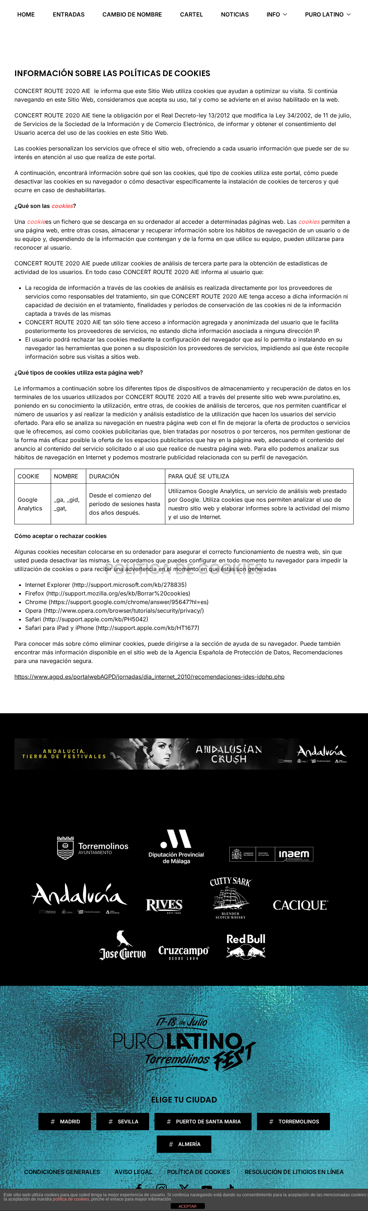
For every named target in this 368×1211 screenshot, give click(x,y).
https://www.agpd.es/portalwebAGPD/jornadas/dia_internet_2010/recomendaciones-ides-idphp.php (149, 676)
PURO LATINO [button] (324, 14)
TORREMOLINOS (299, 1121)
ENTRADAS (68, 14)
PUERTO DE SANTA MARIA (208, 1121)
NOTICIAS (235, 14)
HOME (26, 14)
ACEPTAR (188, 1206)
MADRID (70, 1121)
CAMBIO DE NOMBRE (132, 14)
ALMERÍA (189, 1144)
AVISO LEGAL (133, 1171)
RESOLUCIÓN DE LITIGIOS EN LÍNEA (294, 1171)
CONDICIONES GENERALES (62, 1171)
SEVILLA (128, 1121)
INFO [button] (273, 14)
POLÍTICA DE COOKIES (198, 1171)
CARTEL (191, 14)
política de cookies (71, 1199)
